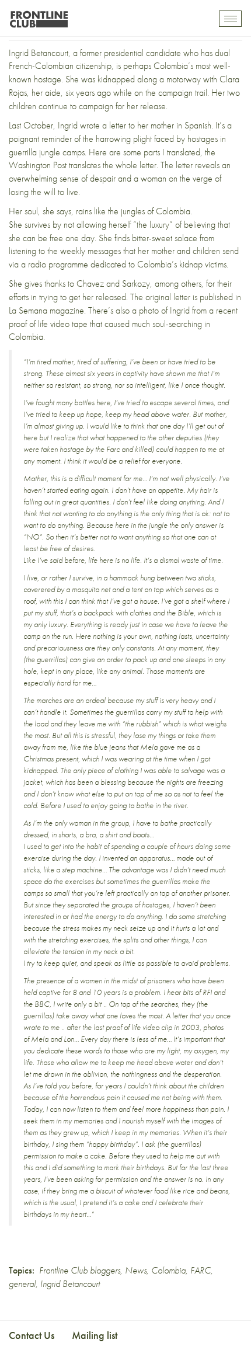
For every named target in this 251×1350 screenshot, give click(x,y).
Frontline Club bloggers (79, 1270)
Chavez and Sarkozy (113, 283)
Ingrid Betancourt (38, 53)
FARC (200, 1270)
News (136, 1270)
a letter (114, 125)
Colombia (168, 1270)
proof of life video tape (48, 324)
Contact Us (31, 1335)
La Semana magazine (46, 310)
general (22, 1284)
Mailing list (94, 1335)
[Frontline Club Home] (38, 16)
